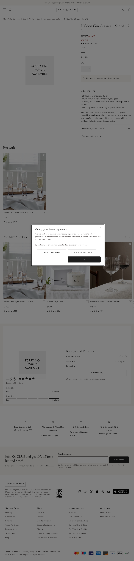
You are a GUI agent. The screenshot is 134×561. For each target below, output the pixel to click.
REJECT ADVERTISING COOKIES (82, 252)
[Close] (101, 227)
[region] (68, 245)
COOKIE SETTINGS (51, 252)
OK (84, 259)
